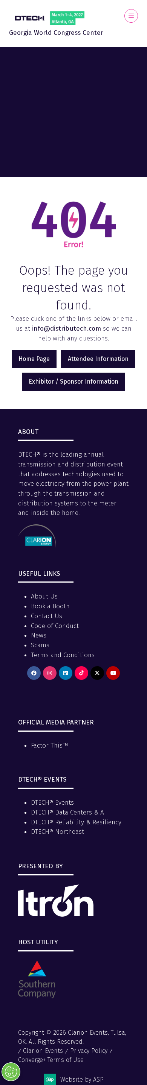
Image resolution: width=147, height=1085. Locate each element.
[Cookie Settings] (11, 1071)
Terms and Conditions (63, 655)
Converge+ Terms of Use (51, 1059)
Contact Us (46, 616)
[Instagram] (50, 673)
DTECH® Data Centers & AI (68, 812)
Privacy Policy (88, 1050)
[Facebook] (34, 673)
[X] (97, 673)
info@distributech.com (66, 329)
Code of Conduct (55, 626)
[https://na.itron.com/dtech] (55, 915)
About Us (44, 596)
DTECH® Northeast (57, 832)
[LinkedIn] (65, 673)
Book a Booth (50, 606)
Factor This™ (49, 745)
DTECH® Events (52, 803)
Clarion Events (43, 1050)
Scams (40, 645)
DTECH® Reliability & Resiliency (76, 822)
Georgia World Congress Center (56, 33)
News (38, 635)
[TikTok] (81, 673)
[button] (131, 16)
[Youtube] (113, 673)
